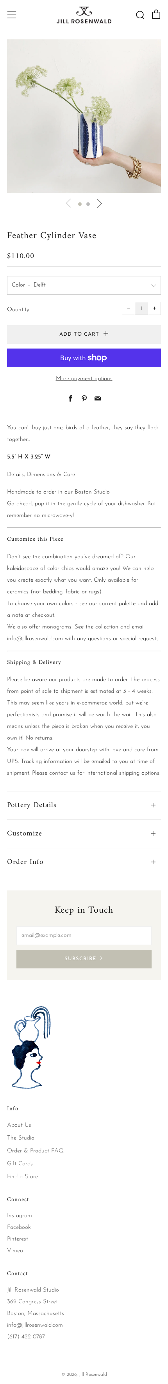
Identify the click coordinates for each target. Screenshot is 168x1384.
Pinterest (17, 1239)
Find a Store (22, 1177)
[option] (84, 116)
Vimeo (15, 1251)
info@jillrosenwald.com (35, 639)
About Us (19, 1125)
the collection (102, 627)
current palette (117, 604)
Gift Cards (20, 1164)
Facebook (19, 1227)
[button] (80, 204)
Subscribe (80, 958)
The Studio (20, 1138)
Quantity (18, 310)
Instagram (19, 1216)
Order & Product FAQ (35, 1151)
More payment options (84, 379)
